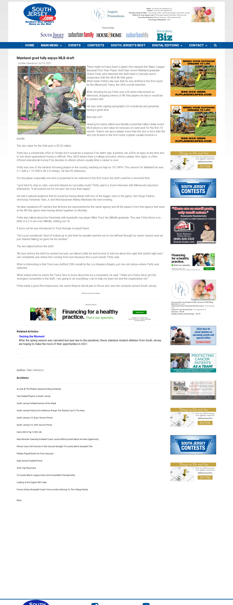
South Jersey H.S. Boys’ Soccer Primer (35, 418)
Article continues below (91, 293)
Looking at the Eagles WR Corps (32, 482)
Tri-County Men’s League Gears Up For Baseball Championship (46, 475)
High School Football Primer (29, 461)
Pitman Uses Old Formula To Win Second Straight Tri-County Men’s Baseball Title (54, 446)
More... (20, 500)
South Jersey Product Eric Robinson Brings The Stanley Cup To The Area (51, 410)
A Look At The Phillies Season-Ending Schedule (39, 389)
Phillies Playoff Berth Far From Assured (35, 453)
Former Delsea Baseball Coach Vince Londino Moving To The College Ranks (52, 489)
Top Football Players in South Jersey (33, 396)
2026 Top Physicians (26, 468)
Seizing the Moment (32, 336)
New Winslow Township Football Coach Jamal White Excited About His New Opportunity (58, 439)
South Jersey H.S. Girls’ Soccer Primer (34, 425)
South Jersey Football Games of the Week (36, 403)
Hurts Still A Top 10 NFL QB (29, 432)
